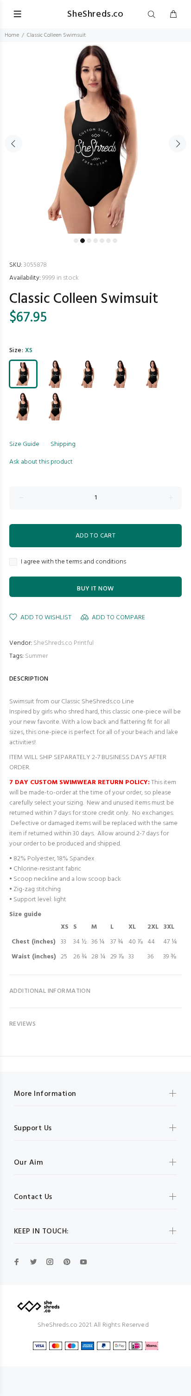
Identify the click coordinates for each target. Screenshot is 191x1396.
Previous (13, 143)
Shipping (63, 444)
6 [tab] (108, 240)
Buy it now (95, 588)
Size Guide (24, 444)
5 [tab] (102, 240)
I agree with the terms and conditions (73, 562)
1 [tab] (76, 240)
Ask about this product (41, 462)
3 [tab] (89, 240)
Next (177, 143)
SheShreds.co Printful (63, 643)
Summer (36, 656)
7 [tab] (115, 240)
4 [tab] (95, 240)
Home (12, 35)
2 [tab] (82, 240)
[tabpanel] (95, 138)
